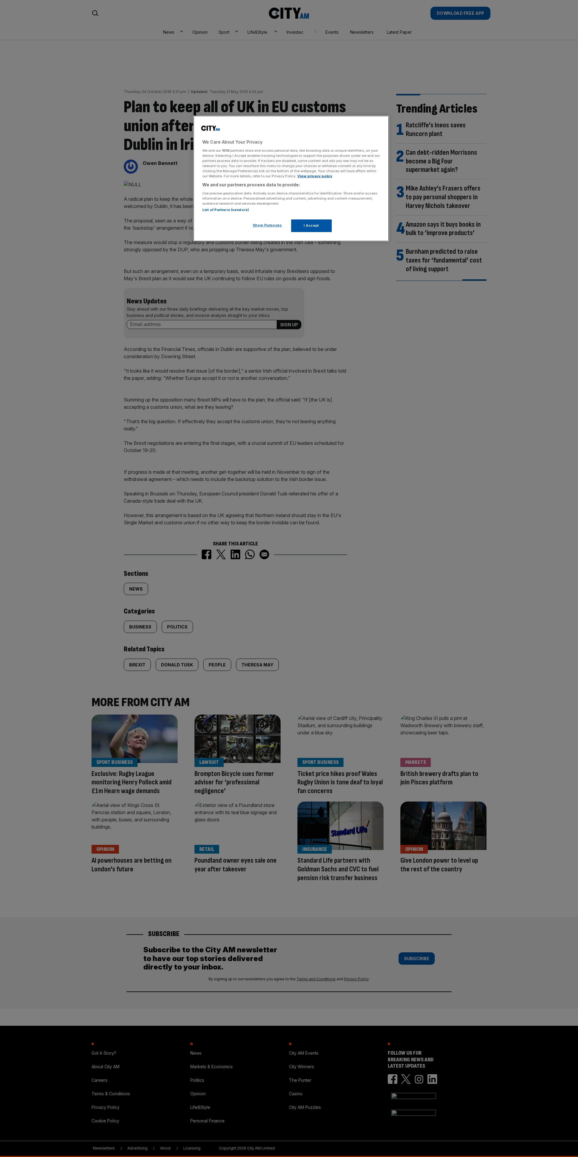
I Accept (311, 225)
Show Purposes (267, 225)
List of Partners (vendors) (225, 210)
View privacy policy (314, 176)
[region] (291, 178)
